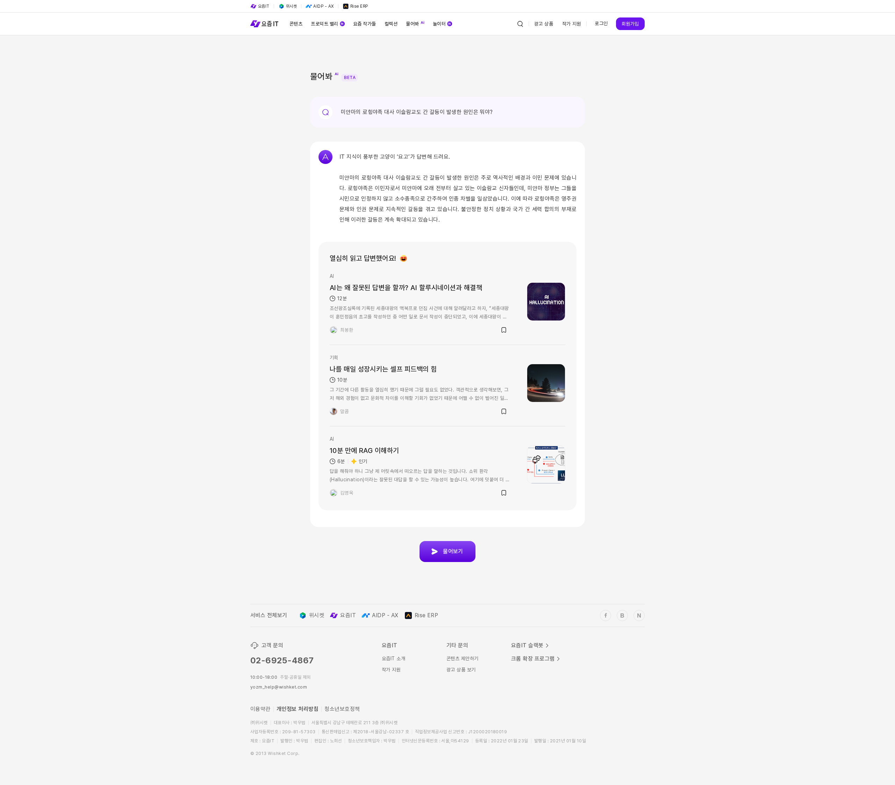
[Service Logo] (264, 23)
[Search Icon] (520, 24)
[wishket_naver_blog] (639, 615)
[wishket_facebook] (605, 615)
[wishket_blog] (622, 615)
